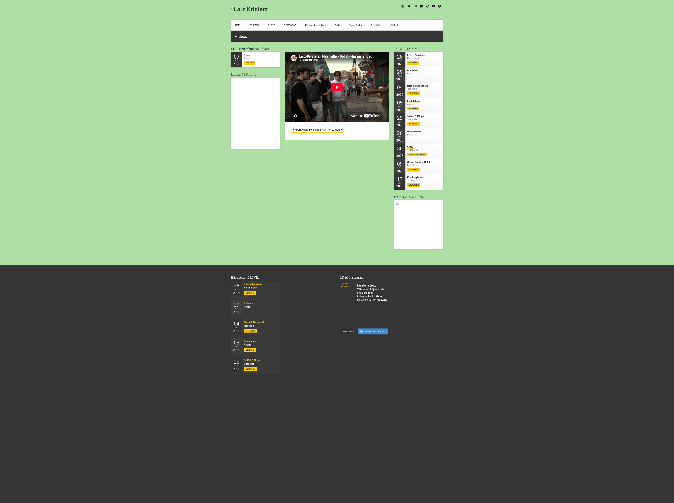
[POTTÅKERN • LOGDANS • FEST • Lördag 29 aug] (346, 306)
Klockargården (415, 177)
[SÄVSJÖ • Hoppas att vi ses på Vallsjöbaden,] (358, 310)
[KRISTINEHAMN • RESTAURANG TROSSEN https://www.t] (358, 319)
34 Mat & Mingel (416, 116)
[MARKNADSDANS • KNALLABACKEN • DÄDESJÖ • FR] (370, 310)
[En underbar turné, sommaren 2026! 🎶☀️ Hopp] (370, 306)
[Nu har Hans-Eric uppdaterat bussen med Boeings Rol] (382, 315)
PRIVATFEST (414, 131)
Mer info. (413, 124)
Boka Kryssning (417, 154)
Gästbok (394, 25)
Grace (410, 146)
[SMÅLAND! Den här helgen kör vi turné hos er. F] (382, 306)
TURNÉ (271, 25)
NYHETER (254, 25)
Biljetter (414, 93)
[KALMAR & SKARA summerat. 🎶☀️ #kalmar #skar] (382, 324)
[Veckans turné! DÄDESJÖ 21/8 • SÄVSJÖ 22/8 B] (346, 315)
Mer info (413, 62)
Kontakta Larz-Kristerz (315, 25)
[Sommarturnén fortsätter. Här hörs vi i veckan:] (370, 324)
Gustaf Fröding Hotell (419, 162)
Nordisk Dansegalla (417, 85)
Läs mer (250, 62)
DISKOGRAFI (290, 25)
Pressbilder (376, 25)
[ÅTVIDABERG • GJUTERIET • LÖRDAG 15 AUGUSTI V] (346, 319)
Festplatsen (413, 101)
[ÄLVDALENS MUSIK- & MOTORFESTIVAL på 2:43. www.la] (358, 324)
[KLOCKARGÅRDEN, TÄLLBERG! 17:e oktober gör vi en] (358, 315)
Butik (337, 25)
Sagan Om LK (355, 25)
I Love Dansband (416, 55)
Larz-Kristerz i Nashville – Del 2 (316, 129)
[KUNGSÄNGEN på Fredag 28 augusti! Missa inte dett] (358, 306)
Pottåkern (412, 70)
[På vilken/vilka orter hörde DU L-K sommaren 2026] (346, 310)
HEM (237, 25)
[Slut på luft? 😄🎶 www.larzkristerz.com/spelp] (382, 319)
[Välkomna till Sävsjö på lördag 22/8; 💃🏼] (382, 310)
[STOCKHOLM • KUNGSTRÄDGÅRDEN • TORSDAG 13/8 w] (346, 324)
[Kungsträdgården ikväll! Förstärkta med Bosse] (370, 319)
